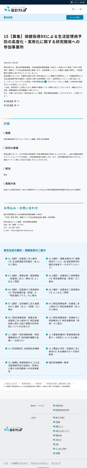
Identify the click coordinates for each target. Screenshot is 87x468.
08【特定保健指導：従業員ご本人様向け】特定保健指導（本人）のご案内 (65, 306)
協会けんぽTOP (11, 383)
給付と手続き (60, 417)
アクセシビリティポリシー (40, 463)
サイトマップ (55, 463)
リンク (6, 463)
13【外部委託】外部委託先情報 (23, 348)
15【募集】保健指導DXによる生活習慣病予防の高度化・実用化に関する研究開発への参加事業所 (24, 367)
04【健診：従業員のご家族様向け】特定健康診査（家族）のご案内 (64, 278)
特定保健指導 (38, 81)
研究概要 (13, 105)
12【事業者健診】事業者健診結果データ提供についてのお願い (64, 336)
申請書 (57, 422)
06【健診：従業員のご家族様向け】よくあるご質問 (64, 291)
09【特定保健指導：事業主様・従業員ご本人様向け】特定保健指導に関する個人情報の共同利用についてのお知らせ (23, 322)
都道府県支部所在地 (62, 410)
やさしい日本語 (79, 2)
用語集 (57, 453)
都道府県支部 (26, 383)
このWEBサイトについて (19, 463)
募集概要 (13, 101)
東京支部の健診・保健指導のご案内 (25, 250)
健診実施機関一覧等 (58, 362)
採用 (57, 444)
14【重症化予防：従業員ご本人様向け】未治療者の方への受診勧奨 (64, 351)
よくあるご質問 (60, 449)
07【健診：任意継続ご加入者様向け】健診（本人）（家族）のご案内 (24, 306)
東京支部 (8, 17)
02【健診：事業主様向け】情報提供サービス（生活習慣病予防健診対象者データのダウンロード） (64, 263)
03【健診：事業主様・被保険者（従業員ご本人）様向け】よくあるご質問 (23, 278)
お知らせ (58, 440)
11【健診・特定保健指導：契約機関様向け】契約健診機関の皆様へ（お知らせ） (23, 337)
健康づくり (59, 426)
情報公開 (58, 435)
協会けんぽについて (62, 431)
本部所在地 (59, 405)
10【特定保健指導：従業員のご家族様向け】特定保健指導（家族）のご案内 (64, 320)
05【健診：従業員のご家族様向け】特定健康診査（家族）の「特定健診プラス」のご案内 (23, 292)
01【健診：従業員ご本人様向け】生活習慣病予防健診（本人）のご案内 (24, 261)
